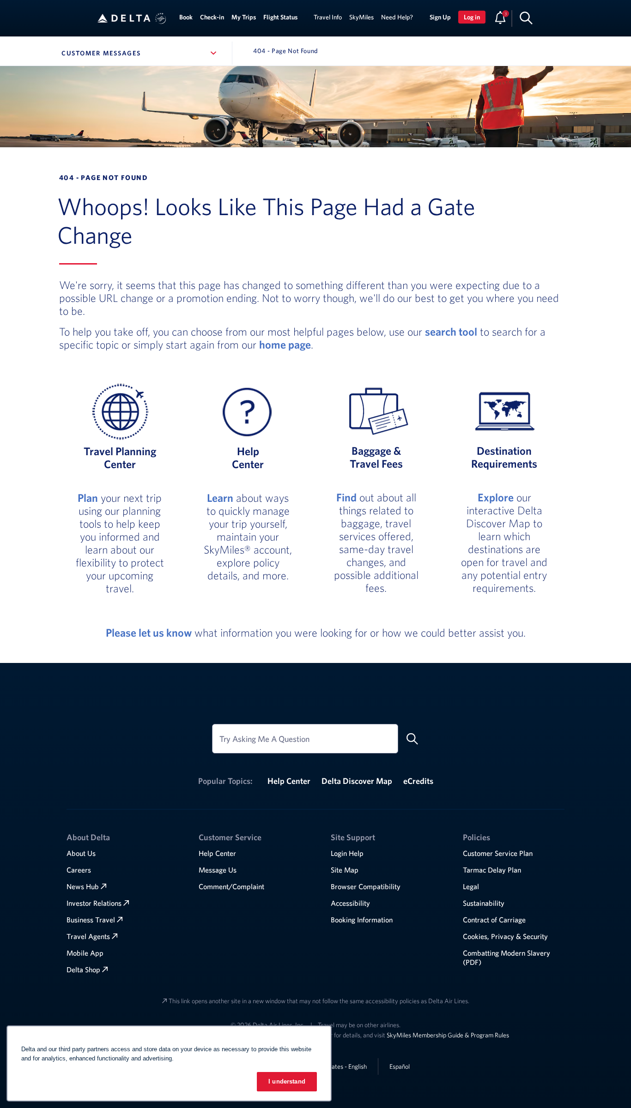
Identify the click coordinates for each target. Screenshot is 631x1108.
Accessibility (350, 903)
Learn (220, 497)
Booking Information (362, 919)
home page (285, 344)
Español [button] (399, 1066)
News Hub (83, 886)
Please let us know (149, 632)
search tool (451, 331)
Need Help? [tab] (397, 17)
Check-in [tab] (212, 17)
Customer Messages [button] (140, 53)
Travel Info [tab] (328, 17)
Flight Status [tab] (280, 17)
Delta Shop (83, 969)
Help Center (288, 781)
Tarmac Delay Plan (492, 870)
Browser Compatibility (365, 886)
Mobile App (85, 953)
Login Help (347, 853)
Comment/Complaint (231, 886)
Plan (88, 497)
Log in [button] (472, 17)
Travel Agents (88, 936)
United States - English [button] (337, 1066)
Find (346, 497)
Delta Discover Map (357, 781)
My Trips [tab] (243, 17)
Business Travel (91, 919)
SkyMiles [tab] (361, 17)
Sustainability (483, 903)
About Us (81, 853)
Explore (496, 497)
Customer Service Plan (498, 853)
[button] (160, 18)
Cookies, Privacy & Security (505, 936)
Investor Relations (94, 903)
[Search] (526, 17)
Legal (471, 886)
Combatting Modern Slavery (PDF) (506, 957)
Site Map (344, 870)
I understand (286, 1081)
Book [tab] (186, 17)
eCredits (418, 781)
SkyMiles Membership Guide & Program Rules (448, 1035)
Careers (79, 870)
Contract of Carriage (494, 919)
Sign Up (440, 17)
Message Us (218, 870)
